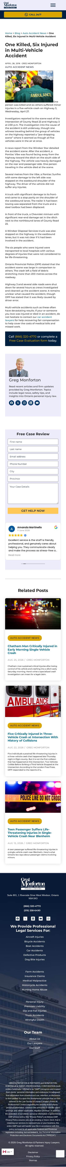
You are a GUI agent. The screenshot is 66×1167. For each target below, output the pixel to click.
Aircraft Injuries (35, 936)
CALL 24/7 (35, 14)
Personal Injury (34, 1001)
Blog (17, 33)
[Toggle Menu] (53, 5)
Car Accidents (35, 950)
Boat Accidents (35, 946)
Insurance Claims (35, 976)
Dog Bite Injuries (35, 959)
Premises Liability (34, 1006)
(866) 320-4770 (26, 336)
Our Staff (34, 1047)
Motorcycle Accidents (34, 985)
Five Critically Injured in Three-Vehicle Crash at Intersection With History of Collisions (33, 737)
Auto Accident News (34, 33)
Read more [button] (14, 555)
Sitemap (33, 1160)
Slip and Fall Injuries (34, 1010)
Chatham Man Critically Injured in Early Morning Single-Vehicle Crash (32, 649)
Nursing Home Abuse (34, 989)
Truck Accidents (34, 1015)
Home (8, 33)
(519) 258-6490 (32, 910)
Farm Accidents (34, 971)
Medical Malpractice (34, 980)
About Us (34, 1038)
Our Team (33, 1032)
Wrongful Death (34, 1019)
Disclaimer (33, 1152)
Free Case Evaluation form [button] (28, 340)
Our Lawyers (34, 1043)
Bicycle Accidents (34, 941)
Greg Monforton (25, 380)
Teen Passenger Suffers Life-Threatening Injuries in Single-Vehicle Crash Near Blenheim (30, 833)
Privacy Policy (33, 1156)
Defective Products (34, 955)
